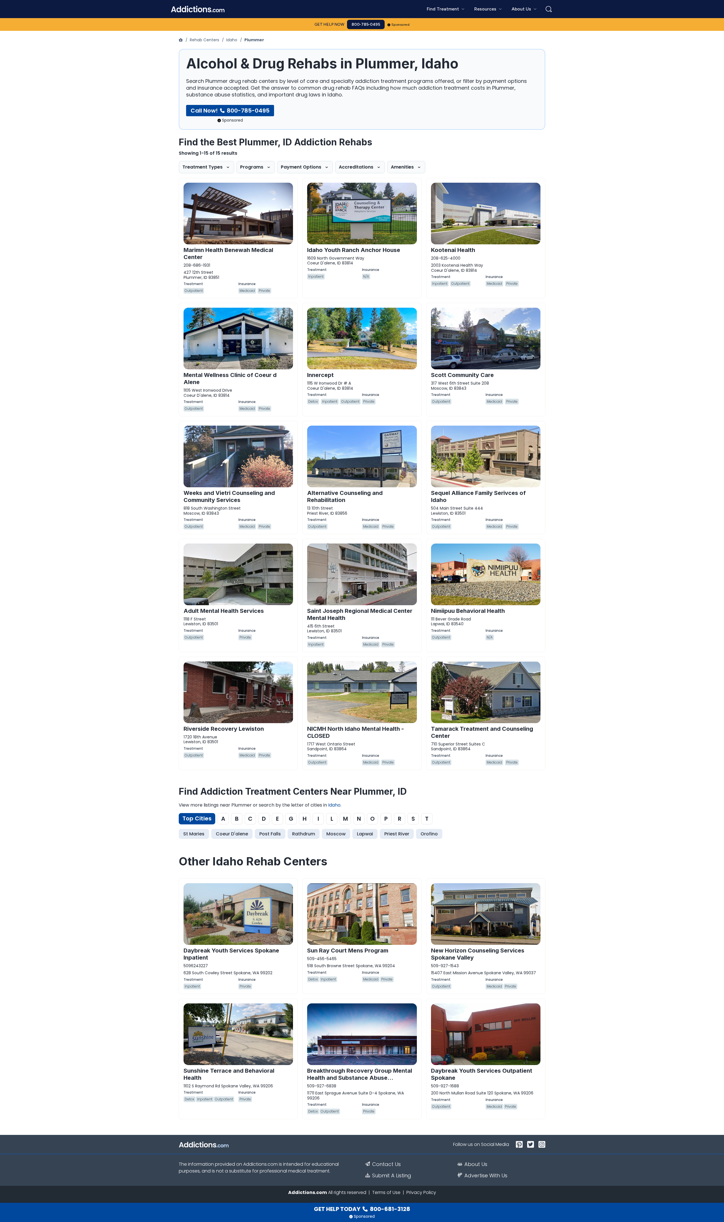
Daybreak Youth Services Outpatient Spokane (481, 1074)
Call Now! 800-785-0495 (230, 111)
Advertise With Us (485, 1175)
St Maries (193, 834)
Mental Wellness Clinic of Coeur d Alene (230, 378)
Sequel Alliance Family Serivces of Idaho (478, 496)
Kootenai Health (453, 250)
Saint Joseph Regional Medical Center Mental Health (359, 614)
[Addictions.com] (181, 40)
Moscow (336, 834)
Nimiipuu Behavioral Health (468, 610)
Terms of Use (386, 1192)
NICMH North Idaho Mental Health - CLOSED (355, 732)
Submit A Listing (391, 1175)
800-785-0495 (366, 24)
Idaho (231, 40)
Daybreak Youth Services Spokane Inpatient (231, 954)
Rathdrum (303, 834)
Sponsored (400, 25)
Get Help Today (362, 1209)
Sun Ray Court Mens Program (347, 950)
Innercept (320, 375)
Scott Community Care (462, 375)
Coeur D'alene (232, 834)
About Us (475, 1164)
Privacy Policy (421, 1192)
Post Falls (270, 834)
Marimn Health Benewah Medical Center (228, 253)
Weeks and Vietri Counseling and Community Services (229, 496)
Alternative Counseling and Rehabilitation (345, 496)
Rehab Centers (204, 40)
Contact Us (386, 1164)
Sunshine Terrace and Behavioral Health (229, 1074)
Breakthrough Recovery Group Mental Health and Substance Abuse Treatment (359, 1077)
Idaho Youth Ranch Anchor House (353, 250)
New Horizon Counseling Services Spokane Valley (477, 954)
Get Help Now (329, 24)
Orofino (429, 834)
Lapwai (365, 834)
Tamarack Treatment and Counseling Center (482, 732)
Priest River (396, 834)
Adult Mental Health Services (224, 610)
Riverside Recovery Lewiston (224, 728)
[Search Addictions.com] (548, 9)
